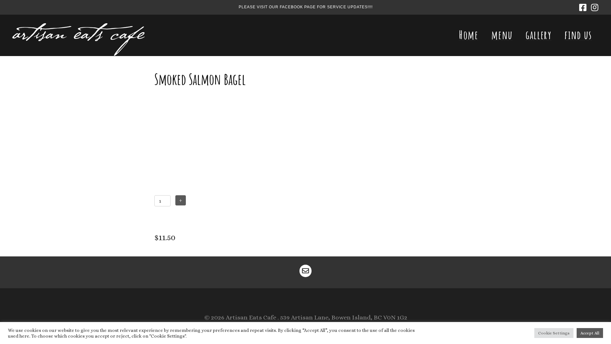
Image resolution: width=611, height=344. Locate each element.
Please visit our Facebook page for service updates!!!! (306, 7)
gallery (538, 34)
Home (468, 34)
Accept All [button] (589, 333)
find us (578, 34)
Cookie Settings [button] (554, 333)
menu (502, 34)
